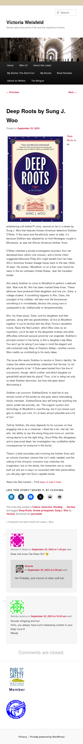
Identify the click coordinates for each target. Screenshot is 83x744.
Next (73, 92)
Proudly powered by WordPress (47, 736)
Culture (36, 507)
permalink (36, 514)
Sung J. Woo (61, 510)
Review (71, 507)
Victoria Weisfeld (25, 22)
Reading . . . (59, 507)
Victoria (10, 514)
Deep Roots (25, 510)
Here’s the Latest (42, 65)
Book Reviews (64, 72)
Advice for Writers (16, 80)
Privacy (23, 736)
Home (10, 65)
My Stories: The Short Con (21, 72)
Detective (47, 507)
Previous (12, 92)
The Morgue (37, 80)
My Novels (45, 72)
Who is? (23, 65)
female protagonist (43, 510)
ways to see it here (50, 482)
